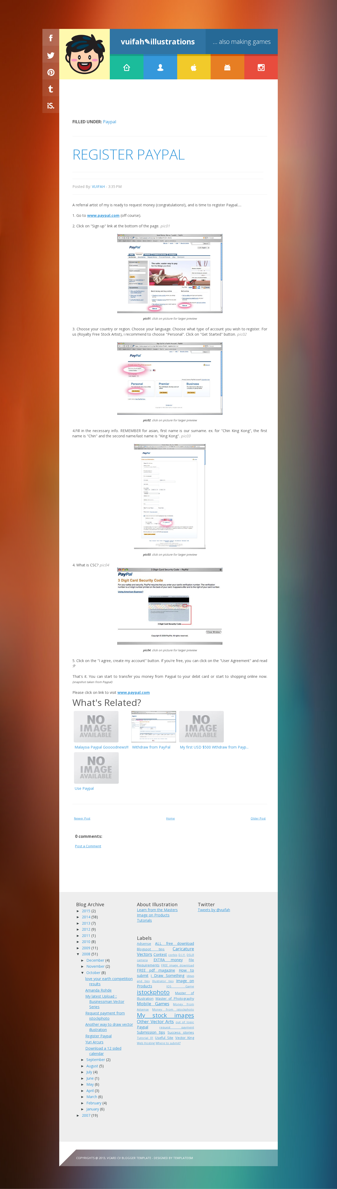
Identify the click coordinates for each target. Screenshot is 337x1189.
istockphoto (153, 992)
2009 (86, 947)
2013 (86, 923)
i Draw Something (167, 975)
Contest (160, 954)
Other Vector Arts (155, 1021)
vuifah (98, 186)
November (96, 966)
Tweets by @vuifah (214, 909)
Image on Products (153, 915)
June (90, 1078)
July (89, 1071)
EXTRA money (168, 959)
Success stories (180, 1032)
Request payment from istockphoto (105, 1016)
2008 (86, 953)
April (90, 1090)
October (93, 972)
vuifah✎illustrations (158, 42)
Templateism (183, 1158)
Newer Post (82, 818)
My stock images (165, 1015)
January (93, 1108)
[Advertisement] (168, 103)
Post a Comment (88, 846)
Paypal (109, 122)
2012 (86, 929)
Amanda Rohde (98, 990)
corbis (172, 955)
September (96, 1059)
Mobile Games (153, 1004)
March (92, 1096)
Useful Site (164, 1038)
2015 (86, 910)
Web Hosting (146, 1043)
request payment (176, 1027)
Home (170, 818)
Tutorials (144, 920)
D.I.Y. (182, 955)
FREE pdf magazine (156, 970)
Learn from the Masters (157, 909)
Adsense (144, 943)
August (92, 1065)
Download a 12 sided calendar (103, 1051)
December (95, 960)
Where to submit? (168, 1043)
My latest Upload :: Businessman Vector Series (104, 1001)
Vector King (184, 1038)
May (90, 1084)
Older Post (258, 818)
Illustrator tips (163, 981)
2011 (86, 935)
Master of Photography (175, 998)
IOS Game (180, 986)
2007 (86, 1115)
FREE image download (177, 965)
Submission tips (151, 1032)
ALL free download (174, 943)
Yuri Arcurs (94, 1041)
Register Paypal (98, 1035)
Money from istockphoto (173, 1009)
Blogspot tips (151, 949)
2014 (86, 916)
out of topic (185, 1022)
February (94, 1102)
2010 (86, 941)
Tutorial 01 (145, 1038)
